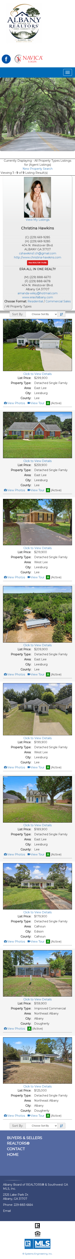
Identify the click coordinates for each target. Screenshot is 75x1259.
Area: (27, 388)
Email (7, 1211)
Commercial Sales (58, 301)
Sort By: (17, 314)
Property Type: (21, 383)
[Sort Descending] (61, 314)
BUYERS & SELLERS (24, 1138)
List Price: (24, 378)
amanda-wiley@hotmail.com (38, 293)
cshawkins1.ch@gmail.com (37, 253)
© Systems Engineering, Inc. (37, 1253)
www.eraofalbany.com (37, 297)
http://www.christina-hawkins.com (37, 257)
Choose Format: (15, 301)
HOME (13, 1154)
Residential (35, 301)
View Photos (16, 403)
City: (28, 393)
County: (26, 398)
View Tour (37, 403)
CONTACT (16, 1149)
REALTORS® (18, 1143)
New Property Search (38, 169)
